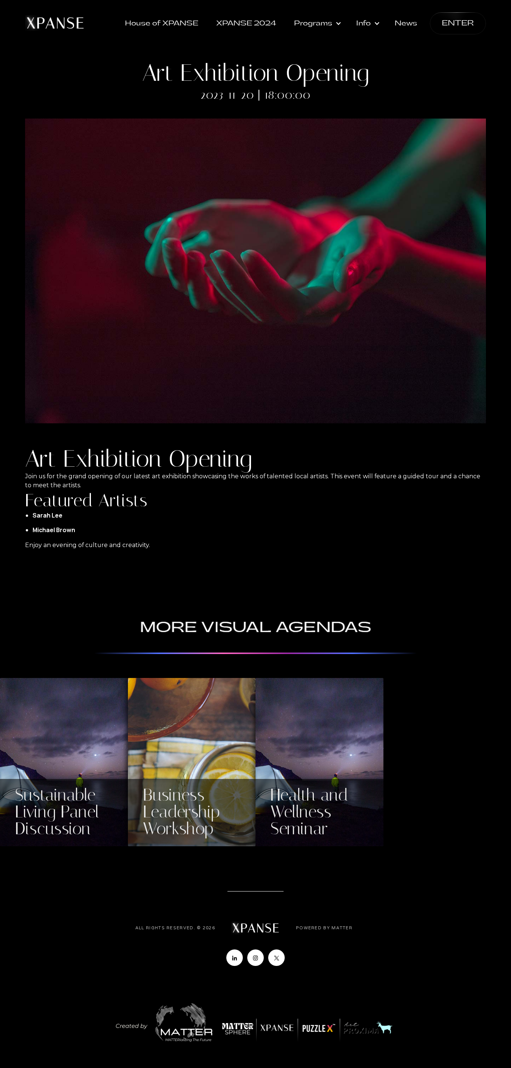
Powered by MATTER (324, 927)
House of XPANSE (161, 23)
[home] (55, 23)
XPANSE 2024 (246, 23)
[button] (318, 23)
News (406, 23)
